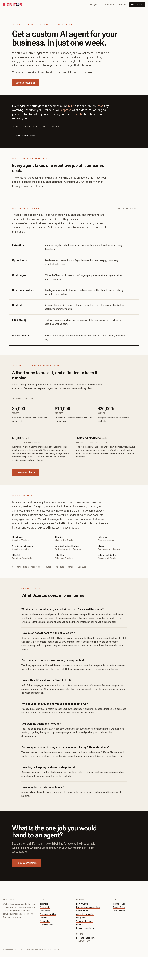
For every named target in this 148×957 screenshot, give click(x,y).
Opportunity (45, 907)
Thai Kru (59, 537)
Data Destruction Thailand (67, 546)
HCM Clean (103, 537)
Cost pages (45, 911)
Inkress (101, 546)
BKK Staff (16, 555)
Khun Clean (17, 537)
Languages (81, 918)
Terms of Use (119, 904)
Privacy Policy (119, 907)
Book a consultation (25, 82)
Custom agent (46, 925)
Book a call (137, 4)
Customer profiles (48, 914)
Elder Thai (59, 555)
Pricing (123, 4)
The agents (94, 4)
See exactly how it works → (27, 135)
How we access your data (88, 907)
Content (43, 918)
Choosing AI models (85, 914)
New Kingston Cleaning (22, 546)
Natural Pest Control (107, 555)
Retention (44, 904)
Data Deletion (119, 911)
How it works (109, 4)
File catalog (45, 921)
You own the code (84, 921)
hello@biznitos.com (85, 938)
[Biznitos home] (12, 4)
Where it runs (82, 911)
